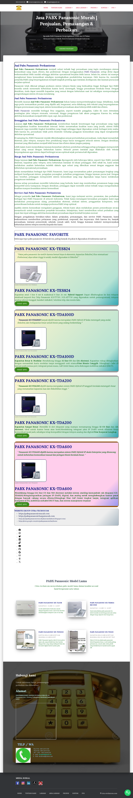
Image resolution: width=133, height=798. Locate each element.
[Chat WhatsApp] (127, 792)
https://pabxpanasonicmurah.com (34, 513)
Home (46, 8)
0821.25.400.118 (20, 2)
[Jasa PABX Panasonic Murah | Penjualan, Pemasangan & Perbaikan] (19, 7)
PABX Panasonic (92, 72)
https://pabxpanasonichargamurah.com (37, 516)
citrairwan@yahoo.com (36, 2)
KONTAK (104, 8)
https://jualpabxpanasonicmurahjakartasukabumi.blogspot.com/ (42, 519)
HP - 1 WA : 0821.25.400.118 (43, 752)
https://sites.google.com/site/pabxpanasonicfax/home (38, 521)
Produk (94, 8)
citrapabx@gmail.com (53, 2)
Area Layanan (81, 8)
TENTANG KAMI (56, 8)
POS (113, 8)
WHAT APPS (22, 304)
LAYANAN (68, 8)
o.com (51, 756)
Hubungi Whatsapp (66, 49)
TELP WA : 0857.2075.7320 (42, 750)
